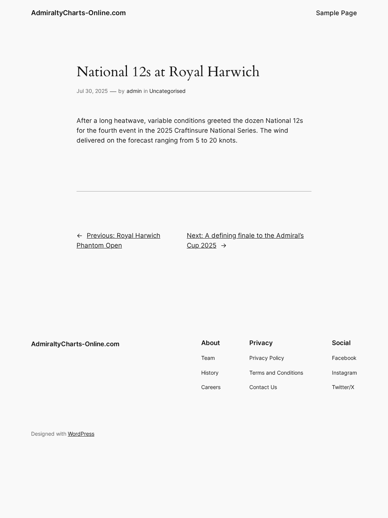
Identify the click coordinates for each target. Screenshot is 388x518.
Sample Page (336, 13)
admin (134, 91)
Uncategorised (167, 91)
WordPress (81, 433)
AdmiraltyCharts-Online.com (78, 13)
